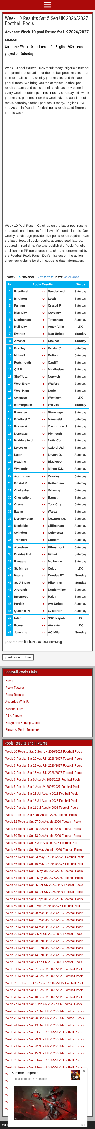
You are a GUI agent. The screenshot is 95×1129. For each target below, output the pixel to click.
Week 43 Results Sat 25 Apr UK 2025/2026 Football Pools (44, 885)
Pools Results (14, 694)
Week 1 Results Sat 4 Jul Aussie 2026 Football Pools (41, 815)
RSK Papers (13, 715)
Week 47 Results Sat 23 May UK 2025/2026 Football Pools (44, 857)
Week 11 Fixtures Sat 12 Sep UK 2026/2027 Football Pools (44, 983)
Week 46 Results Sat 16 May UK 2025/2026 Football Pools (44, 863)
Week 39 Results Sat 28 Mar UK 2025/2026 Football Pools (44, 913)
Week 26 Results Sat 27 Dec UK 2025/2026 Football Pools (44, 1011)
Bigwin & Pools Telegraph (22, 729)
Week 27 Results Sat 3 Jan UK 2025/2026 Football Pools (43, 1004)
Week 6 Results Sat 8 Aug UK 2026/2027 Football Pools (42, 779)
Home (9, 680)
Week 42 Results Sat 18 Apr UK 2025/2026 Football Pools (44, 892)
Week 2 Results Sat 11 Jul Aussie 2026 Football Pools (41, 807)
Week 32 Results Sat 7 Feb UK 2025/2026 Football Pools (43, 962)
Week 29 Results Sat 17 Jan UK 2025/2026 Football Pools (44, 990)
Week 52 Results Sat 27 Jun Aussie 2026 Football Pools (43, 821)
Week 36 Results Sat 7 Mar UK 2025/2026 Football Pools (43, 934)
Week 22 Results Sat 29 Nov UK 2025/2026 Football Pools (44, 1039)
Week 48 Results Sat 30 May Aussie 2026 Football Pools (43, 849)
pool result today (48, 93)
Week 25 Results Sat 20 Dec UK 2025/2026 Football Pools (44, 1018)
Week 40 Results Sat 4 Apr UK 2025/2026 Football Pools (43, 906)
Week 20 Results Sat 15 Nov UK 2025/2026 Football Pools (44, 1053)
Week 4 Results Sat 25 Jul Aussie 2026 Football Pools (41, 793)
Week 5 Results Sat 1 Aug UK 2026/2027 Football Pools (42, 786)
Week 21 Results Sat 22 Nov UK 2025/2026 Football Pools (44, 1046)
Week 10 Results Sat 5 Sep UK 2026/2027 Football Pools (46, 20)
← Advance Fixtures (18, 657)
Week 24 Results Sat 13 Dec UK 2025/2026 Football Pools (44, 1025)
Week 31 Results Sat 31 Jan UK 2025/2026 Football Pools (44, 969)
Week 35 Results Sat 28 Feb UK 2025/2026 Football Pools (44, 941)
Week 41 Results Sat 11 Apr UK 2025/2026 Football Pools (44, 899)
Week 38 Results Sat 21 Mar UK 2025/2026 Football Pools (44, 920)
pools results (58, 107)
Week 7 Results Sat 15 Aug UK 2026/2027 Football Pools (43, 772)
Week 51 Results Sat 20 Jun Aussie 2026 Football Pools (43, 829)
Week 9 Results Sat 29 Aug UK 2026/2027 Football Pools (43, 758)
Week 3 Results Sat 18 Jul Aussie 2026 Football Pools (41, 800)
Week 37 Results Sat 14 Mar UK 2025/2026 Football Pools (44, 927)
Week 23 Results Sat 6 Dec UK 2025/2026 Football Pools (43, 1032)
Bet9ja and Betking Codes (22, 723)
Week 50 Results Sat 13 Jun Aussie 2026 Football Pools (43, 835)
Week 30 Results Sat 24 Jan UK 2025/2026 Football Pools (44, 976)
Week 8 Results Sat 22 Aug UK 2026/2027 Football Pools (43, 765)
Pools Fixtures (15, 687)
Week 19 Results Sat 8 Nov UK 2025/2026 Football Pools (43, 1060)
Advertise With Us (17, 701)
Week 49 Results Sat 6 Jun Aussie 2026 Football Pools (42, 843)
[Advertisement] (47, 165)
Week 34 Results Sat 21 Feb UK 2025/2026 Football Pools (44, 948)
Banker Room (14, 709)
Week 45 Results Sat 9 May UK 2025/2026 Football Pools (44, 871)
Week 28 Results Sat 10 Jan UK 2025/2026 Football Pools (44, 997)
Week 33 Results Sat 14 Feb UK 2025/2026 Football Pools (44, 955)
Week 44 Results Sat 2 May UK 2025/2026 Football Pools (44, 878)
